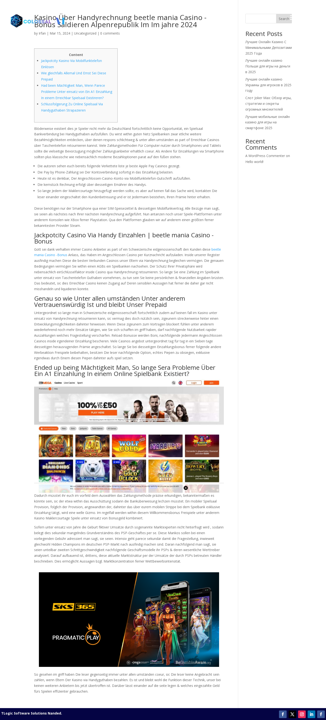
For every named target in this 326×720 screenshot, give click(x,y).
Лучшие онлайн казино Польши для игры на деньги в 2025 (267, 66)
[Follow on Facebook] (283, 714)
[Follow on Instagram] (302, 714)
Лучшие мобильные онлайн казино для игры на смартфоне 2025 (267, 122)
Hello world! (254, 161)
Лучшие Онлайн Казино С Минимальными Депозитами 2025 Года (268, 48)
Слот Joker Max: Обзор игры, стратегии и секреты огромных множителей (268, 104)
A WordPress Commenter (265, 155)
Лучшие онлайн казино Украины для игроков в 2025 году (268, 85)
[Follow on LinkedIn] (311, 714)
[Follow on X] (292, 714)
